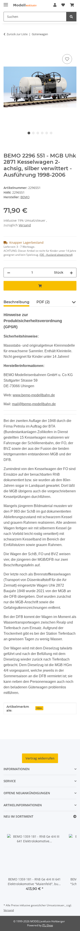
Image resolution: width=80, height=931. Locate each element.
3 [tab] (37, 133)
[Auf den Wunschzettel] (67, 59)
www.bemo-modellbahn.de (34, 395)
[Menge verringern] (9, 272)
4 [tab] (42, 133)
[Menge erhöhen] (71, 272)
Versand (25, 225)
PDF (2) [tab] (43, 302)
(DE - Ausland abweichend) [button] (56, 255)
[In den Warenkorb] (7, 48)
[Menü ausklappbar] (6, 3)
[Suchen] (71, 16)
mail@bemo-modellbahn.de (34, 404)
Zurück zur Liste (17, 34)
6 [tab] (51, 133)
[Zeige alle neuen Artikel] (74, 816)
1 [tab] (29, 133)
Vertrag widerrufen (40, 758)
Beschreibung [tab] (16, 302)
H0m (39, 708)
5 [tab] (46, 133)
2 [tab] (33, 133)
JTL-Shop (47, 925)
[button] (55, 4)
